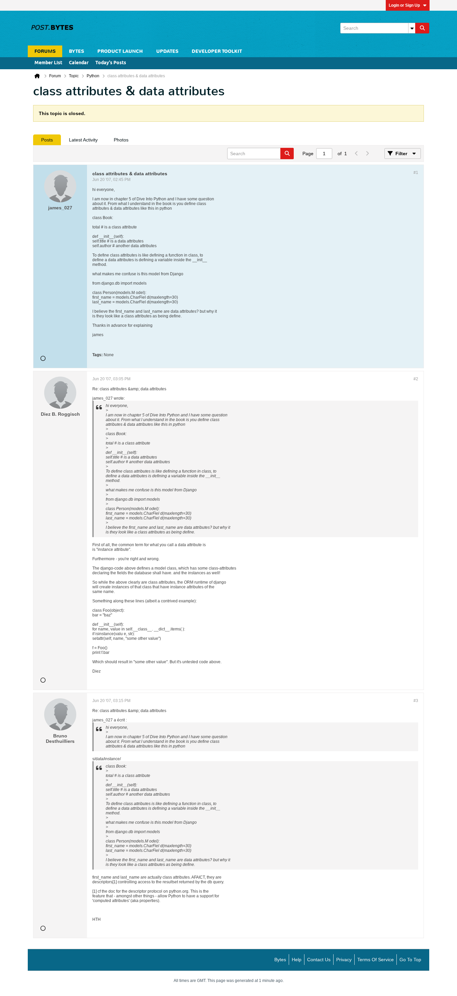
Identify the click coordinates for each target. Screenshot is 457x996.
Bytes (280, 959)
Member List (48, 63)
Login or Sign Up (404, 5)
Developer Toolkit (217, 51)
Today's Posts (110, 63)
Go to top (410, 959)
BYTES (76, 51)
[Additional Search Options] (412, 28)
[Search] (422, 28)
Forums (45, 51)
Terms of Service (375, 959)
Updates (167, 51)
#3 (416, 700)
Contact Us (319, 959)
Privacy (344, 959)
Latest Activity (83, 139)
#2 (416, 379)
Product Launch (120, 51)
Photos (121, 139)
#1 (416, 172)
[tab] (47, 139)
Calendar (79, 63)
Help (296, 959)
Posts (47, 139)
